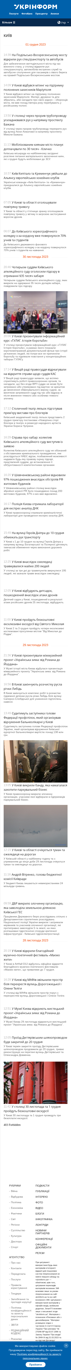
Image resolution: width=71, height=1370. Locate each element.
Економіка (17, 1207)
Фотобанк (26, 13)
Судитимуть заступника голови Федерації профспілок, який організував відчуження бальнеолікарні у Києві (32, 717)
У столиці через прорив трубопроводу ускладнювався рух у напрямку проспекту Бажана (35, 120)
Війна (14, 1191)
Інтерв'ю (42, 1196)
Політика (16, 1202)
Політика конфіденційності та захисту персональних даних (21, 1313)
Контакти (16, 1268)
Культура (16, 1235)
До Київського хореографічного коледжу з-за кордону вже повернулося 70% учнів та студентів (35, 235)
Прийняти (35, 1364)
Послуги (14, 13)
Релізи (40, 1253)
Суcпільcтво (18, 1230)
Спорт (14, 1247)
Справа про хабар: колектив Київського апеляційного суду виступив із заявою (33, 441)
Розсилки (16, 1338)
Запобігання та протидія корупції (21, 1300)
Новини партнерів (43, 1232)
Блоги (40, 1213)
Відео (39, 1208)
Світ (13, 1219)
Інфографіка (44, 1219)
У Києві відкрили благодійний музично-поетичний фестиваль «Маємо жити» (32, 955)
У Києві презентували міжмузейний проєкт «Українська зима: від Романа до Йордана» (33, 659)
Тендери (16, 1293)
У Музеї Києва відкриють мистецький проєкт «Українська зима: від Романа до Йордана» (34, 1013)
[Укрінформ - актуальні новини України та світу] (35, 6)
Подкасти (42, 1185)
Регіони (15, 1224)
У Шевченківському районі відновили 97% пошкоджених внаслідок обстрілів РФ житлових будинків (35, 479)
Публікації (42, 1191)
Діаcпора (16, 1241)
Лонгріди (42, 1224)
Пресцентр (41, 13)
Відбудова (17, 1196)
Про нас (16, 1262)
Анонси (55, 13)
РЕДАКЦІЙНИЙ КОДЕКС (20, 1332)
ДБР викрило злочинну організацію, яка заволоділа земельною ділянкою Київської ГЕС (33, 907)
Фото (39, 1202)
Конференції (44, 1239)
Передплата (18, 1273)
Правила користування (19, 1286)
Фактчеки (16, 1213)
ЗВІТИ (14, 1324)
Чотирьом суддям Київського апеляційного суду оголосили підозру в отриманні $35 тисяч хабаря (32, 271)
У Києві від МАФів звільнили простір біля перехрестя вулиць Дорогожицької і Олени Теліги (33, 984)
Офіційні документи (43, 1246)
